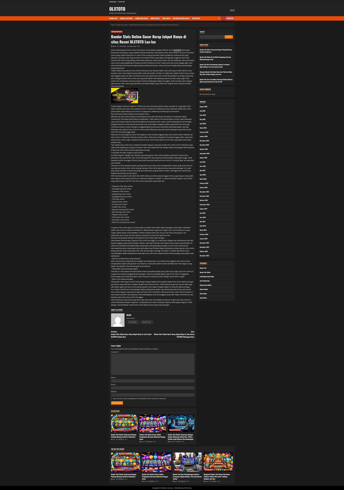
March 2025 (203, 179)
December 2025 (204, 141)
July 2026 (202, 111)
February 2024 (204, 234)
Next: (174, 334)
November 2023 (204, 247)
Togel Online (166, 18)
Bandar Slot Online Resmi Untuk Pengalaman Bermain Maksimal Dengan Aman (152, 436)
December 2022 (204, 256)
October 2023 (204, 251)
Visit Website (132, 322)
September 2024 (205, 204)
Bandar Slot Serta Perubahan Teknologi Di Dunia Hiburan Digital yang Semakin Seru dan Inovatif (216, 80)
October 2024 (204, 200)
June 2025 (203, 166)
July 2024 (202, 213)
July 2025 (202, 162)
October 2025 (204, 149)
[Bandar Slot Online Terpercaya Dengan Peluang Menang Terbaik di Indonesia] (124, 423)
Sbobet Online (155, 18)
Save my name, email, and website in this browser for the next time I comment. (139, 399)
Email (113, 385)
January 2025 (203, 187)
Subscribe (230, 18)
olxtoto (232, 10)
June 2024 (203, 217)
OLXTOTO (117, 8)
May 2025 (202, 170)
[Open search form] (219, 18)
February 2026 (204, 132)
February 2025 (204, 183)
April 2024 (203, 226)
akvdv (114, 46)
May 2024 (202, 221)
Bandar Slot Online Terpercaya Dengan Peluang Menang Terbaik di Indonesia (123, 435)
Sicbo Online (196, 18)
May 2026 (202, 119)
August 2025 (203, 158)
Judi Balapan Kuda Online (181, 18)
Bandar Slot (113, 18)
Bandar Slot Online (126, 18)
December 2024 (204, 192)
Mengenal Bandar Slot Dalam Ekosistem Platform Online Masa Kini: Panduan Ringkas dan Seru (216, 73)
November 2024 (204, 196)
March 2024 (203, 230)
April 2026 (203, 123)
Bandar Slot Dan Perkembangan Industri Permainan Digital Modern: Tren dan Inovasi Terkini (215, 65)
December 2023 (204, 243)
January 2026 (204, 136)
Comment (115, 352)
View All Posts (146, 322)
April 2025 (203, 175)
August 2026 (203, 106)
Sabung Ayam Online (141, 18)
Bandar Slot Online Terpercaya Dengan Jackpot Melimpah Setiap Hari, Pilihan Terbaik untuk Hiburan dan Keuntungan (180, 436)
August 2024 (203, 209)
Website (114, 392)
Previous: (131, 334)
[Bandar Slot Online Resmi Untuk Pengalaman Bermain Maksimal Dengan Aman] (152, 423)
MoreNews (178, 488)
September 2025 (205, 153)
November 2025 (204, 145)
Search (202, 32)
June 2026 (203, 115)
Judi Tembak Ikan (205, 281)
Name (113, 378)
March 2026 (203, 128)
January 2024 (203, 239)
